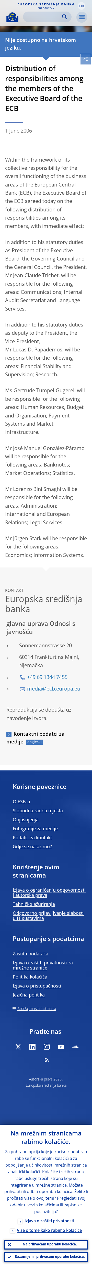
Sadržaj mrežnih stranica (36, 1009)
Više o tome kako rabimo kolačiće (49, 1231)
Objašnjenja (26, 820)
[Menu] (81, 17)
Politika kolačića (30, 977)
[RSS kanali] (47, 1060)
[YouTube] (61, 1047)
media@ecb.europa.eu (53, 689)
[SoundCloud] (75, 1047)
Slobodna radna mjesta (38, 811)
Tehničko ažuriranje (34, 904)
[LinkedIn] (32, 1047)
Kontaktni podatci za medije (35, 738)
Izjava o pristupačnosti (37, 986)
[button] (81, 6)
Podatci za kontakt (32, 838)
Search (64, 16)
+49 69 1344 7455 (47, 677)
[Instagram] (47, 1047)
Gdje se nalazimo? (32, 847)
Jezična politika (29, 995)
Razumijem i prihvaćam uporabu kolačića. (50, 1257)
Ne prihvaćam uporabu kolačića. (50, 1244)
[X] (18, 1047)
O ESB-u (21, 802)
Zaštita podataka (30, 954)
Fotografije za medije (35, 829)
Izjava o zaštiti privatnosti (49, 1221)
